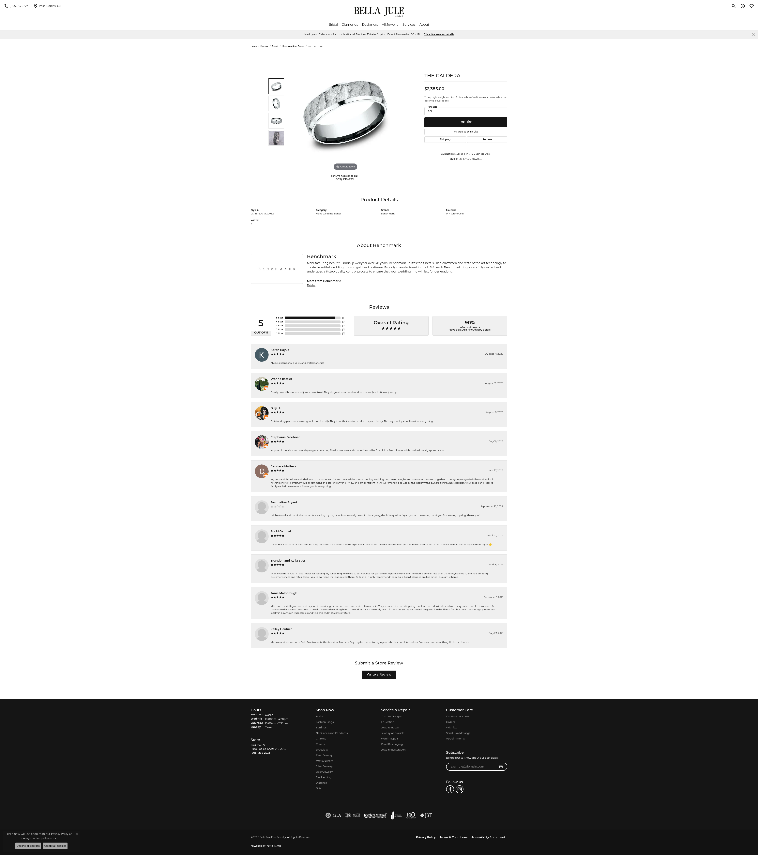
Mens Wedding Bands (293, 46)
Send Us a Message (458, 733)
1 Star (280, 334)
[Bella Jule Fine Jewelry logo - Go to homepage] (379, 12)
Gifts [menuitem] (318, 788)
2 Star (279, 330)
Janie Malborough (284, 593)
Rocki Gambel (281, 531)
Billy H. (276, 408)
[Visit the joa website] (396, 815)
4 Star (279, 322)
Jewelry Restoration (393, 749)
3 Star (279, 326)
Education (387, 721)
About (424, 24)
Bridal (333, 24)
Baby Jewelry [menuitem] (324, 771)
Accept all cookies (55, 845)
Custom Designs (391, 716)
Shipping (445, 139)
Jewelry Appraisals (392, 733)
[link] (16, 6)
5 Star (279, 318)
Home (254, 46)
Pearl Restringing (392, 744)
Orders (450, 721)
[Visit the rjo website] (411, 815)
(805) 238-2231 (345, 179)
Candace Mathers (283, 466)
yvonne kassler (281, 379)
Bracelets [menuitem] (322, 749)
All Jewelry (390, 24)
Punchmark (274, 846)
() (343, 318)
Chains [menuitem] (320, 744)
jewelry (264, 46)
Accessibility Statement (488, 837)
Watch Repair (389, 738)
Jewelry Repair (390, 727)
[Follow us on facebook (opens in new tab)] (450, 789)
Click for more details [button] (439, 34)
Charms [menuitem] (321, 738)
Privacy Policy (426, 837)
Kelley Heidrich (282, 629)
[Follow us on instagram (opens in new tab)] (459, 789)
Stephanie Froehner (285, 437)
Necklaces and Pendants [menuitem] (332, 733)
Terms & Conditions (453, 837)
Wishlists (451, 727)
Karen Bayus (280, 350)
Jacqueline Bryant (284, 502)
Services (409, 24)
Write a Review (379, 674)
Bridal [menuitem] (319, 716)
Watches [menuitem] (321, 782)
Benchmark (388, 213)
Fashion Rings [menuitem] (325, 721)
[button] (733, 6)
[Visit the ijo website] (352, 815)
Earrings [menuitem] (321, 727)
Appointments (455, 738)
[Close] (753, 34)
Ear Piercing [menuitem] (323, 777)
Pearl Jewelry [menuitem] (324, 755)
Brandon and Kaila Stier (288, 560)
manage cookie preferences (38, 838)
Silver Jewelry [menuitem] (324, 766)
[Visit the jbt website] (426, 815)
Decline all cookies (28, 845)
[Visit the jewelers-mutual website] (375, 815)
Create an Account (458, 716)
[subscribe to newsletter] (501, 766)
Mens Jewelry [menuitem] (324, 760)
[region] (345, 112)
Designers (370, 24)
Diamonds (350, 24)
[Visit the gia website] (333, 815)
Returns (487, 139)
